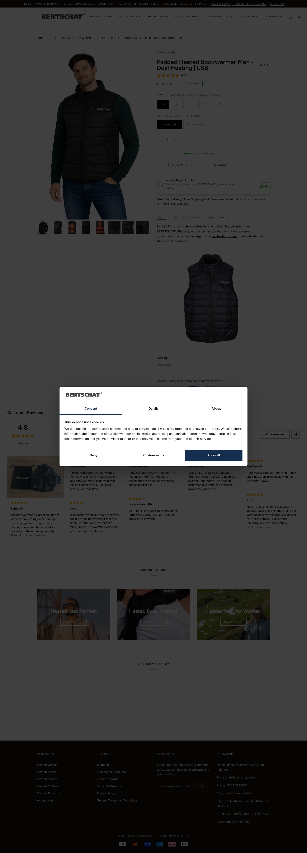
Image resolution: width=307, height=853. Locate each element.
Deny (93, 455)
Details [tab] (153, 408)
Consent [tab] (91, 408)
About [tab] (216, 408)
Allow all (213, 455)
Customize (151, 455)
